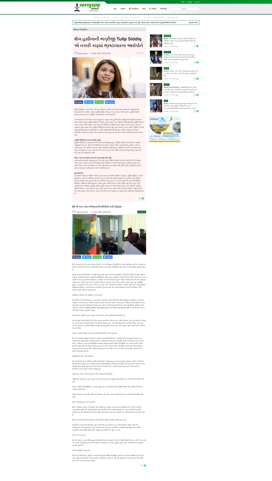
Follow (111, 102)
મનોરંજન (163, 9)
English (189, 2)
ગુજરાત (123, 9)
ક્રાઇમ (166, 68)
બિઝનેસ (125, 17)
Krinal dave (82, 53)
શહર (144, 9)
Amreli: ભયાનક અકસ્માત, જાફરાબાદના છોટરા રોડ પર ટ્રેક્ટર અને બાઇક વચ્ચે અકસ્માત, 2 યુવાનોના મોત (181, 73)
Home (75, 29)
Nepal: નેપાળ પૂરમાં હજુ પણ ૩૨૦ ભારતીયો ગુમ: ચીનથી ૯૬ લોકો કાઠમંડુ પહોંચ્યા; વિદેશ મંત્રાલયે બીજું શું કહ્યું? (180, 40)
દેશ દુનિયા (135, 9)
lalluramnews (172, 17)
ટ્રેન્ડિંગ (96, 17)
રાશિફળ (115, 17)
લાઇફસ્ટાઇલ (136, 17)
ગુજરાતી (197, 2)
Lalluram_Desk (82, 212)
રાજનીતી (106, 17)
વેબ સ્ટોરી (147, 17)
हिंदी (183, 2)
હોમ (115, 9)
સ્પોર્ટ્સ (153, 9)
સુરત (165, 101)
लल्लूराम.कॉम (159, 17)
